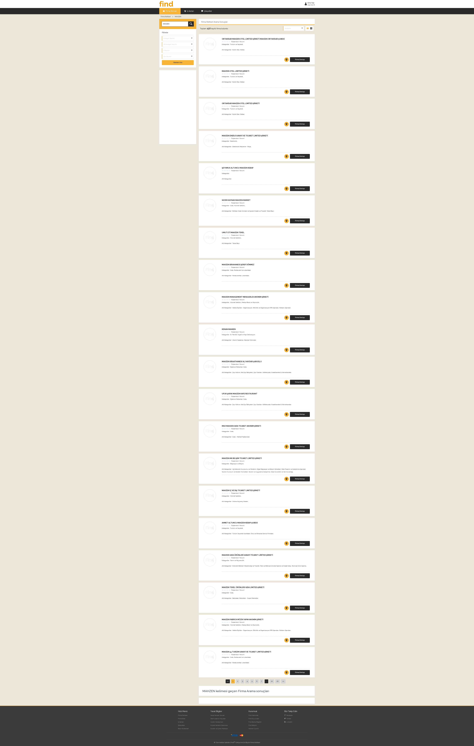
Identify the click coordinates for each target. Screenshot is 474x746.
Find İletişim (252, 725)
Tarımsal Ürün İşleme (299, 566)
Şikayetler (208, 11)
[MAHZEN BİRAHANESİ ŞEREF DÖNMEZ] (286, 286)
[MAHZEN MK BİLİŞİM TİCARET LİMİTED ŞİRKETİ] (286, 479)
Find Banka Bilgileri (254, 722)
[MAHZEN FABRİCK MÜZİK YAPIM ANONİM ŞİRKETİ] (286, 641)
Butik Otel (235, 50)
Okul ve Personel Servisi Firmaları (262, 533)
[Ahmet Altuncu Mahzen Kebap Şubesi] (211, 528)
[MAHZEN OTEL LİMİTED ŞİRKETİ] (286, 92)
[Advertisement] (177, 107)
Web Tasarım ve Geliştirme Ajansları (293, 469)
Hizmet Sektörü (239, 205)
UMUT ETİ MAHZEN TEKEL (233, 232)
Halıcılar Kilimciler (250, 340)
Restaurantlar (236, 275)
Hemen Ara (177, 62)
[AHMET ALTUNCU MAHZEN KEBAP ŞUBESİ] (286, 544)
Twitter (288, 718)
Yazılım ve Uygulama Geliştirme (259, 472)
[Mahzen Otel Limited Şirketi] (211, 76)
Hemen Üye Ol (253, 728)
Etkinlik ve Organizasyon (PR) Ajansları (266, 308)
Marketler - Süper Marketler (248, 598)
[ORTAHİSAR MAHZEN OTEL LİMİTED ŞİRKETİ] (286, 124)
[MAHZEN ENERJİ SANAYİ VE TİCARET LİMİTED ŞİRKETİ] (286, 157)
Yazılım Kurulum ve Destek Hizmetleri (235, 472)
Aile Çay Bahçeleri (247, 372)
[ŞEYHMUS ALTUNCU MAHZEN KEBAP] (286, 189)
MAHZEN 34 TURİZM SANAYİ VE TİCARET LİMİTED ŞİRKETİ (246, 652)
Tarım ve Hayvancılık (237, 560)
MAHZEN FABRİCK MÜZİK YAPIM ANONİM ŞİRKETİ (242, 620)
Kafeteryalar (267, 372)
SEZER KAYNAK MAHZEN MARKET (236, 200)
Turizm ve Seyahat (236, 44)
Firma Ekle (181, 718)
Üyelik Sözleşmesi (216, 722)
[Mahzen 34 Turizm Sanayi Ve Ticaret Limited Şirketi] (211, 657)
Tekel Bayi (270, 211)
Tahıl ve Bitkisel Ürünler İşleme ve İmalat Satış (275, 566)
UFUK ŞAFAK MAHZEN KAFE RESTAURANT (239, 394)
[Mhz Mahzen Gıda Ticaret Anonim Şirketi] (211, 431)
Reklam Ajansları (285, 308)
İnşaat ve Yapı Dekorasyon (246, 335)
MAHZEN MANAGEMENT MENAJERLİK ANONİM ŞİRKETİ (245, 297)
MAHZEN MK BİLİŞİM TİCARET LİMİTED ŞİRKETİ (242, 458)
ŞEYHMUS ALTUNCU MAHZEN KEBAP (237, 168)
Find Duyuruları (253, 718)
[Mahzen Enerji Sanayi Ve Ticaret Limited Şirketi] (211, 141)
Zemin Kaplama (237, 340)
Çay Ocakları (258, 372)
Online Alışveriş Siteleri (240, 501)
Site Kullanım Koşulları (218, 718)
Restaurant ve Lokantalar (242, 270)
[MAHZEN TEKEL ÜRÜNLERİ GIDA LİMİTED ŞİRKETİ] (286, 608)
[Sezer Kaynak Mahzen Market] (211, 205)
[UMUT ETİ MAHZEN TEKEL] (286, 254)
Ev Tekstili (233, 335)
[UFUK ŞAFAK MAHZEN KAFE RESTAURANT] (286, 415)
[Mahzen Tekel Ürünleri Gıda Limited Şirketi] (211, 592)
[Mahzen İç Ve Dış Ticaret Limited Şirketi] (211, 495)
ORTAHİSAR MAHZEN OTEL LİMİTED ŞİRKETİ (241, 103)
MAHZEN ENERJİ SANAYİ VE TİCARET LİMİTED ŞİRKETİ (245, 136)
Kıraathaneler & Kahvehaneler (281, 372)
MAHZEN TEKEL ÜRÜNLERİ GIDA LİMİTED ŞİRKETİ (243, 587)
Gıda (231, 205)
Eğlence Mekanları (236, 367)
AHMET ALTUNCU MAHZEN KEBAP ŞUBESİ (240, 523)
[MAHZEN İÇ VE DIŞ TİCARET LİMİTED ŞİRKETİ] (286, 512)
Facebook (289, 715)
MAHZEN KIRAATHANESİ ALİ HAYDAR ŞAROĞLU (242, 362)
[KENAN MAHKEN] (286, 350)
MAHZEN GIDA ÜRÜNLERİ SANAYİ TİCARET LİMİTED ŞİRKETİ (247, 555)
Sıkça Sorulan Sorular (217, 715)
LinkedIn (289, 722)
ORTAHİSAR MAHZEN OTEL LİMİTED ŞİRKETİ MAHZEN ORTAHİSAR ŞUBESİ (253, 39)
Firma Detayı (300, 59)
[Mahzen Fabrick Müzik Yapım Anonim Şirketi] (211, 624)
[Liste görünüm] (308, 28)
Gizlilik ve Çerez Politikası (219, 728)
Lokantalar (245, 275)
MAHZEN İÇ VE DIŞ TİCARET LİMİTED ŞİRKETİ (241, 490)
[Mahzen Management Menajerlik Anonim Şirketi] (211, 302)
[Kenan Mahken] (211, 334)
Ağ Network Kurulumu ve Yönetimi (244, 469)
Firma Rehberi (171, 11)
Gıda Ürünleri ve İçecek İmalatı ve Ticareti (252, 211)
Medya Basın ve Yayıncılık (250, 302)
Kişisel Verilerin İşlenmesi (219, 725)
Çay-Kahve (236, 372)
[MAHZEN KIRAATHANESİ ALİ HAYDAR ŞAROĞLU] (286, 383)
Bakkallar (235, 598)
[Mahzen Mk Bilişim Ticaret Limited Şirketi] (211, 463)
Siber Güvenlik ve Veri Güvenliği (282, 472)
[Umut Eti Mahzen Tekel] (211, 237)
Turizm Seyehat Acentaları (241, 533)
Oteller (242, 50)
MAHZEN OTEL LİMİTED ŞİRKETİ (235, 71)
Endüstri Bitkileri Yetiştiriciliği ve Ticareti (245, 566)
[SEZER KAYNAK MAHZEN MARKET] (286, 221)
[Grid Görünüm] (311, 28)
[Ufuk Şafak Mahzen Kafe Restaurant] (211, 399)
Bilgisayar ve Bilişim (237, 464)
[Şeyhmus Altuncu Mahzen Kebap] (211, 173)
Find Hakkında (253, 715)
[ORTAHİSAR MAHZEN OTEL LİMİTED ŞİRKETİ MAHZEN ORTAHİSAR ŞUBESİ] (286, 60)
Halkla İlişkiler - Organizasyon (242, 308)
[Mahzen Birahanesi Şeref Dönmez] (211, 270)
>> (283, 681)
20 (277, 681)
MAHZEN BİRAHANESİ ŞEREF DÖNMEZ (238, 265)
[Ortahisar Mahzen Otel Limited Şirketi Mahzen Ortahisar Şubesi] (211, 44)
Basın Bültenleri (183, 728)
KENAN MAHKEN (229, 329)
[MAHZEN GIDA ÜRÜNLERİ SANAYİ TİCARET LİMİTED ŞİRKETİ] (286, 576)
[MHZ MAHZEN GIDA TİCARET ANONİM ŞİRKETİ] (286, 447)
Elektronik (233, 141)
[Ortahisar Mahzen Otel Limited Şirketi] (211, 108)
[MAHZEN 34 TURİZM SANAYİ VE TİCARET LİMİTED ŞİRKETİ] (286, 673)
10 (272, 681)
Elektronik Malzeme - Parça (241, 146)
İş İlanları (190, 11)
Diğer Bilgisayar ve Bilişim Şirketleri (269, 469)
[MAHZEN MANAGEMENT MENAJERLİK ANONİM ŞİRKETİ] (286, 318)
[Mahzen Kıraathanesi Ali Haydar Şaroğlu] (211, 366)
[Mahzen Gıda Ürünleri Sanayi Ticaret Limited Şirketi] (211, 560)
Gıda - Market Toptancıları (241, 437)
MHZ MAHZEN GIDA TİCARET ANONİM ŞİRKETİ (241, 426)
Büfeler (234, 211)
